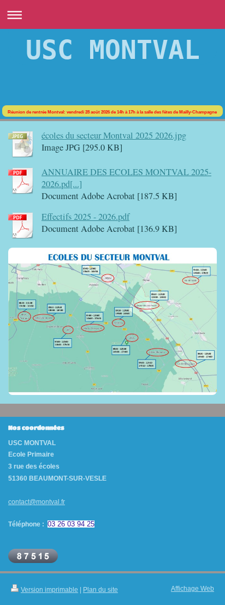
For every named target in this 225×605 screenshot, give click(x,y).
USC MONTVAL (113, 49)
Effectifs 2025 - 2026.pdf (85, 217)
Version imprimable (49, 589)
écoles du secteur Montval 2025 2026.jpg (114, 135)
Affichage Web (192, 588)
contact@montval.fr (36, 501)
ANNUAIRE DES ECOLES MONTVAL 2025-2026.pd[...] (126, 178)
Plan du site (100, 589)
